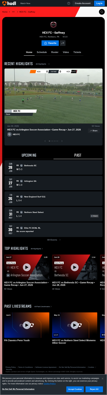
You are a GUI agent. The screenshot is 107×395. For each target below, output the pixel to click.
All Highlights (41, 64)
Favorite (52, 43)
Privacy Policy (11, 367)
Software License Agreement (46, 367)
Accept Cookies (75, 389)
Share (95, 130)
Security (9, 369)
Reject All (94, 389)
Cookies (91, 367)
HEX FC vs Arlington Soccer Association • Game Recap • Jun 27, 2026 (44, 130)
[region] (53, 384)
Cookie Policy (50, 384)
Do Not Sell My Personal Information (72, 367)
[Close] (102, 379)
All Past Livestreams (42, 306)
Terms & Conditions (25, 367)
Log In (99, 3)
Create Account (83, 3)
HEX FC (16, 134)
